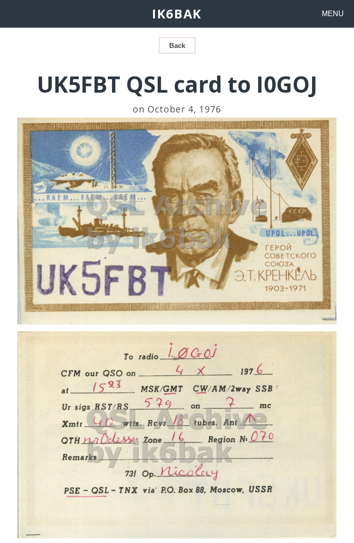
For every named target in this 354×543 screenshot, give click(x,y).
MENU (333, 14)
